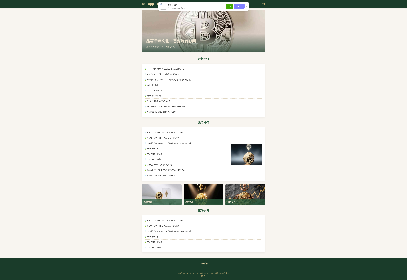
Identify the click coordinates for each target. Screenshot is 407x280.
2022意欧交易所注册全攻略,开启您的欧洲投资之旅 (166, 106)
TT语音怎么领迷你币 (154, 90)
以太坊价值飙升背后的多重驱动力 (159, 101)
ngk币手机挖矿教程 (154, 95)
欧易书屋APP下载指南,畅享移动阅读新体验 (163, 74)
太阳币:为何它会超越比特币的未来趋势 (161, 112)
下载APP (239, 6)
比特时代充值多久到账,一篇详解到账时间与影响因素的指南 (169, 80)
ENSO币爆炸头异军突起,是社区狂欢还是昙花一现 (165, 69)
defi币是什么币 (152, 85)
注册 (229, 6)
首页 (263, 4)
